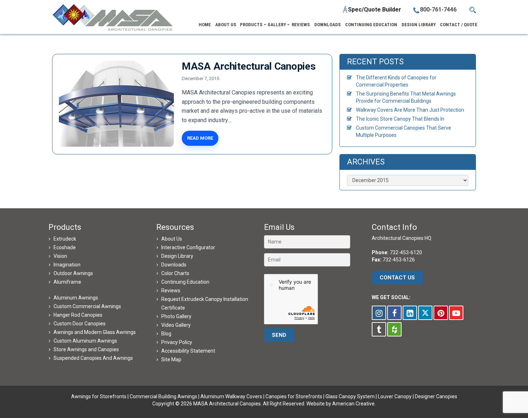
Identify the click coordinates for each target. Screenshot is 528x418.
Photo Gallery (176, 316)
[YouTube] (456, 313)
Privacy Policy (176, 342)
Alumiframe (67, 282)
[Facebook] (394, 313)
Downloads (173, 265)
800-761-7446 (438, 9)
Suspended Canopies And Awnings (93, 358)
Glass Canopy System (350, 396)
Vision (60, 256)
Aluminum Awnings (76, 298)
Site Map (171, 359)
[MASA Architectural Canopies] (116, 104)
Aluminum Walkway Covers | (232, 396)
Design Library (177, 256)
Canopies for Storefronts (293, 396)
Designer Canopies (436, 396)
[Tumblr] (379, 329)
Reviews (170, 290)
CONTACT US (397, 277)
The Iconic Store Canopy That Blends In (400, 119)
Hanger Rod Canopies (78, 315)
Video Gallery (176, 325)
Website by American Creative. (341, 404)
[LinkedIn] (410, 313)
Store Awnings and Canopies (86, 349)
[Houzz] (394, 329)
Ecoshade (65, 247)
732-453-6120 (406, 252)
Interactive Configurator (188, 247)
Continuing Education (185, 282)
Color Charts (175, 273)
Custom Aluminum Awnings (85, 341)
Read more (200, 138)
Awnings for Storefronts (98, 396)
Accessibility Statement (188, 351)
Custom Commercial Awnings (87, 306)
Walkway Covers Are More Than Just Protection (410, 110)
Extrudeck (65, 239)
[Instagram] (379, 313)
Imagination (67, 265)
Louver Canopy (395, 396)
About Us (171, 239)
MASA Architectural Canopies (248, 66)
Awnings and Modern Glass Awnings (95, 332)
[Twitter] (425, 313)
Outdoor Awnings (73, 273)
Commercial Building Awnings (163, 396)
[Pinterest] (441, 313)
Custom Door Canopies (80, 323)
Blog (166, 333)
